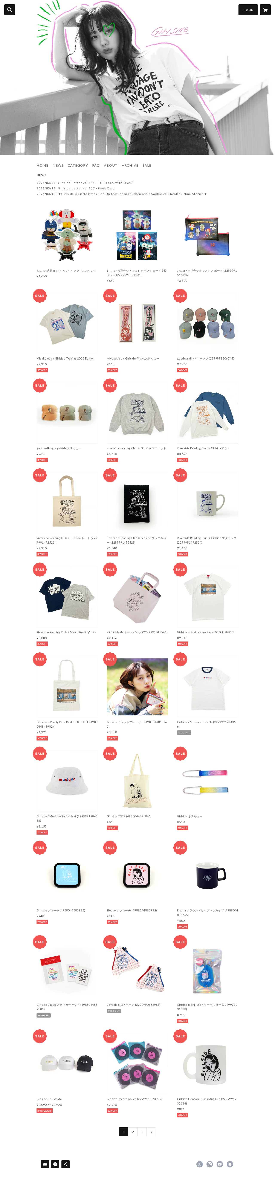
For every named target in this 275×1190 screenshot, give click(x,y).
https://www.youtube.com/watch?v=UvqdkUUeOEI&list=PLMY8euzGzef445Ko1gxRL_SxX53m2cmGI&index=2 (220, 1164)
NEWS (58, 165)
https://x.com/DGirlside (199, 1164)
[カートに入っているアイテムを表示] (265, 9)
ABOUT (111, 165)
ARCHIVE (130, 165)
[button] (248, 9)
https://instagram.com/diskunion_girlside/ (209, 1164)
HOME (42, 165)
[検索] (9, 9)
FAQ (96, 165)
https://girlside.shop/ (230, 1164)
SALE (147, 165)
